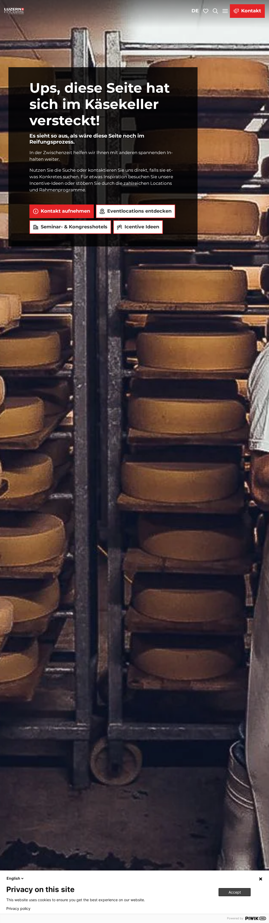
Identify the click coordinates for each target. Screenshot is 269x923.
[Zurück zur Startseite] (14, 11)
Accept (235, 892)
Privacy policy (18, 908)
